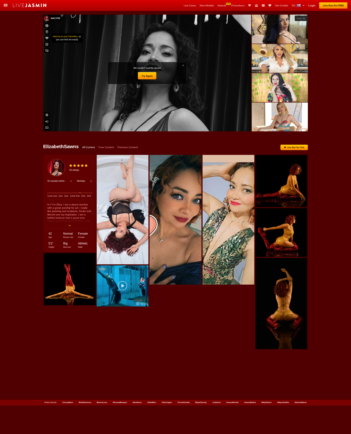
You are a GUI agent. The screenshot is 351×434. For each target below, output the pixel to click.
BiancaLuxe (102, 402)
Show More (279, 125)
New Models (207, 5)
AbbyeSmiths (283, 402)
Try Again (147, 75)
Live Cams (190, 5)
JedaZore (216, 402)
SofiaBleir (151, 402)
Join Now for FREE (333, 5)
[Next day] (91, 181)
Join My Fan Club (295, 147)
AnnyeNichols (232, 402)
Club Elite (249, 5)
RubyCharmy (201, 402)
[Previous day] (71, 181)
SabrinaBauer (301, 402)
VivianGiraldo (184, 402)
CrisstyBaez (67, 402)
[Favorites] (269, 5)
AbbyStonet (266, 402)
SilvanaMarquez (120, 402)
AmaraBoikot (250, 402)
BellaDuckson (85, 402)
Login (312, 5)
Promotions (237, 5)
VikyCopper (167, 402)
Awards (222, 5)
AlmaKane (137, 402)
